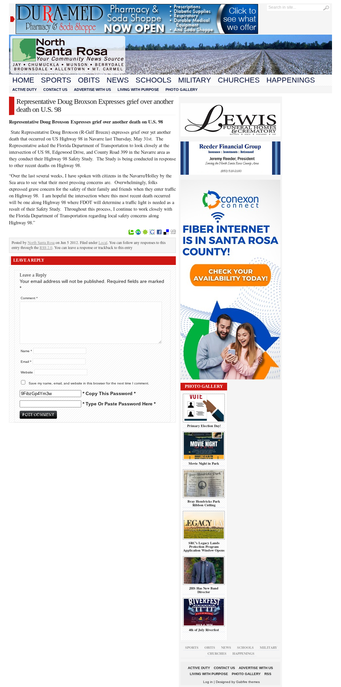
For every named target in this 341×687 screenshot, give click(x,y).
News (118, 80)
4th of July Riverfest (204, 629)
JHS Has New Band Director (203, 589)
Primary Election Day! (204, 425)
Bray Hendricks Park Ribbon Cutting (203, 503)
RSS (267, 674)
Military (194, 80)
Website (27, 372)
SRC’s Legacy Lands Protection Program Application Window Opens (203, 546)
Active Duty (24, 90)
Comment (29, 298)
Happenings (290, 80)
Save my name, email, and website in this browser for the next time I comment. (89, 383)
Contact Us (55, 90)
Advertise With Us (92, 90)
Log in (208, 682)
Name (26, 351)
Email (26, 361)
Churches (239, 80)
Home (23, 80)
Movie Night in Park (203, 463)
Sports (56, 80)
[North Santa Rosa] (170, 73)
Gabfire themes (248, 682)
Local (103, 242)
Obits (89, 80)
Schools (153, 80)
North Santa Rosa (41, 242)
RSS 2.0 (46, 247)
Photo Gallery (181, 90)
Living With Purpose (138, 90)
